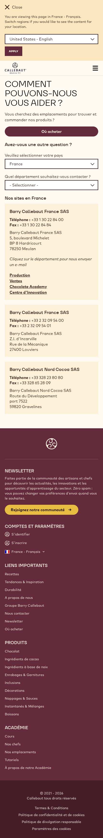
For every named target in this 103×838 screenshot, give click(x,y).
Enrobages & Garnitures (24, 675)
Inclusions (12, 683)
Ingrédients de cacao (22, 659)
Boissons (12, 714)
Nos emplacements (20, 752)
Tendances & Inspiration (24, 582)
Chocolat (12, 651)
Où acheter (51, 131)
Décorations (14, 690)
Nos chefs (13, 744)
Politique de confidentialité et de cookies (51, 815)
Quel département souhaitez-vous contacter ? (48, 176)
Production (20, 275)
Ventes (16, 280)
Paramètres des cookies (51, 829)
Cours (9, 736)
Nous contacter (17, 613)
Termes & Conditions (51, 808)
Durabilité (13, 590)
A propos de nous (19, 598)
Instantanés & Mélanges (24, 706)
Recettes (12, 574)
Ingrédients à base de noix (26, 667)
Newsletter (14, 621)
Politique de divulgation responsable (51, 822)
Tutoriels (12, 760)
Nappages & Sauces (21, 698)
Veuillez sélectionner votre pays (34, 155)
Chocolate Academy (28, 286)
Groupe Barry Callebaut (24, 605)
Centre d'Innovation (28, 292)
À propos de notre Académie (28, 768)
